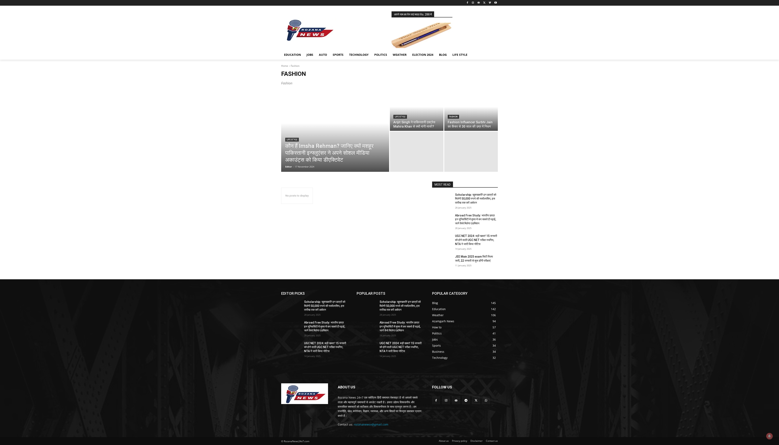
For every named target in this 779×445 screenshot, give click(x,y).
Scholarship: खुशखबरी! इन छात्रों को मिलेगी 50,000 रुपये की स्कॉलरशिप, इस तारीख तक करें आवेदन (475, 198)
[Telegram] (466, 400)
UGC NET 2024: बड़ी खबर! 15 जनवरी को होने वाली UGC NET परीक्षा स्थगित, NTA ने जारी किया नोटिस (476, 239)
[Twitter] (484, 3)
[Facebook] (467, 3)
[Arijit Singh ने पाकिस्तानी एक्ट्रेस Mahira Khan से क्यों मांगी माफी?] (416, 111)
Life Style (292, 140)
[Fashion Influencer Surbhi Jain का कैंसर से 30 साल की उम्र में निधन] (471, 111)
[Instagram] (473, 3)
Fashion (453, 117)
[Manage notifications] (769, 436)
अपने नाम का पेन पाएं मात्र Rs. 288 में (413, 14)
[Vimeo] (489, 3)
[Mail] (478, 3)
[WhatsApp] (486, 400)
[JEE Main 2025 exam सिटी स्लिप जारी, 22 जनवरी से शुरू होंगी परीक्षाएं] (442, 262)
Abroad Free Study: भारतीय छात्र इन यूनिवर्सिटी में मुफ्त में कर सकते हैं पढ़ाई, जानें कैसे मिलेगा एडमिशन (475, 219)
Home (284, 66)
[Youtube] (495, 3)
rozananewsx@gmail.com (371, 424)
